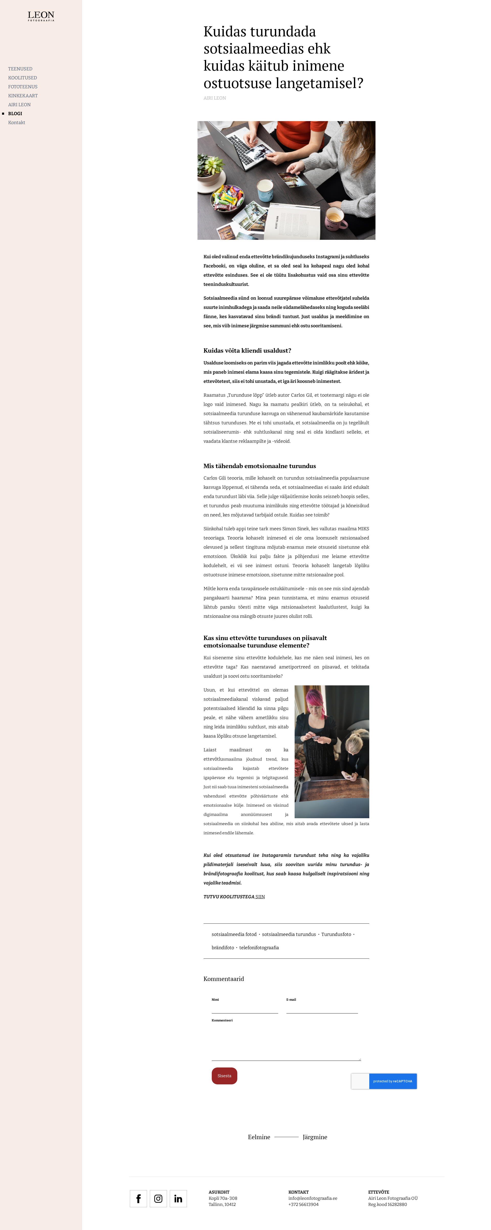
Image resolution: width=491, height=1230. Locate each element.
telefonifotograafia (259, 948)
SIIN (259, 897)
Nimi (215, 999)
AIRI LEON (19, 104)
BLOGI (15, 113)
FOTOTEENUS (23, 87)
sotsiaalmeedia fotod (234, 934)
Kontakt (16, 122)
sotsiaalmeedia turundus (289, 934)
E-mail (291, 999)
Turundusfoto (336, 934)
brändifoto (223, 948)
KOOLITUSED (22, 78)
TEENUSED (20, 69)
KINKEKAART (23, 96)
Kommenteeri (222, 1020)
